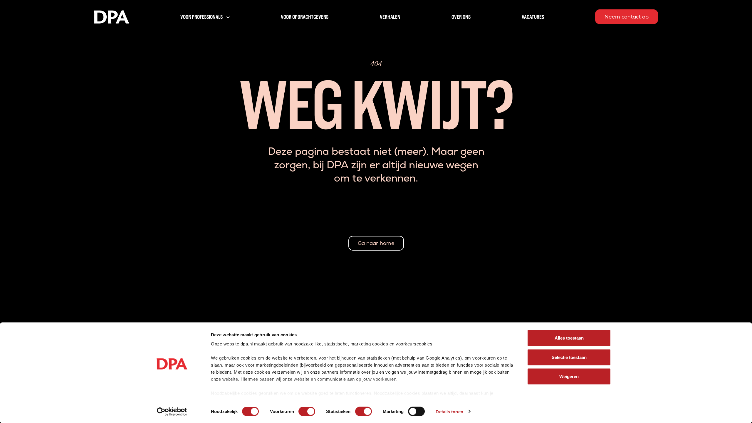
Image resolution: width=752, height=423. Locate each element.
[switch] (306, 411)
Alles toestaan (569, 337)
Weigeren (569, 376)
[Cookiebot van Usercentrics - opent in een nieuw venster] (172, 411)
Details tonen (449, 411)
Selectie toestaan (569, 357)
